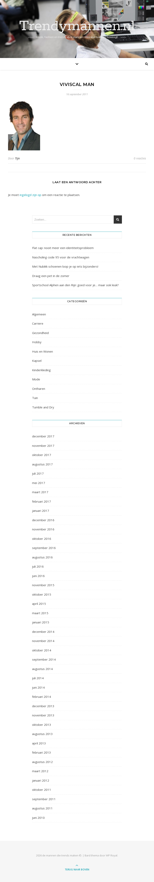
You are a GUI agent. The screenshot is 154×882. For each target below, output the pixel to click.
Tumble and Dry (43, 407)
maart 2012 (40, 771)
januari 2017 (40, 511)
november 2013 (43, 715)
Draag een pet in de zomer (50, 276)
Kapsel (37, 361)
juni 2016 (38, 576)
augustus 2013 (42, 734)
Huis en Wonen (42, 351)
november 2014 (43, 641)
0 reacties (140, 158)
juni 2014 (38, 687)
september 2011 (44, 799)
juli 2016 (38, 566)
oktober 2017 (41, 455)
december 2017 (43, 436)
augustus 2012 (42, 762)
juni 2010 (38, 818)
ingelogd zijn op (30, 195)
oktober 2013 (41, 725)
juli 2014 (38, 678)
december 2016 (43, 520)
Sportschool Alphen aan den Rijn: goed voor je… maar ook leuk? (75, 285)
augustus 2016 (42, 557)
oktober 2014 (41, 650)
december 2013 (43, 706)
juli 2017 (38, 473)
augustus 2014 (42, 669)
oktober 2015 (41, 594)
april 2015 (39, 604)
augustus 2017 (42, 464)
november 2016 (43, 529)
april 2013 (39, 743)
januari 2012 (40, 780)
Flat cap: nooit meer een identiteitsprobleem (63, 248)
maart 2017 (40, 492)
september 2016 (44, 548)
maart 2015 (40, 613)
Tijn (17, 158)
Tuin (35, 398)
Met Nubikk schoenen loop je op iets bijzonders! (65, 266)
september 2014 (44, 659)
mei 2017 (38, 483)
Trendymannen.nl (77, 26)
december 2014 (43, 632)
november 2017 (43, 446)
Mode (36, 379)
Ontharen (38, 389)
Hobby (37, 342)
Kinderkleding (41, 370)
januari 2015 (40, 622)
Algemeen (39, 314)
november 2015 (43, 585)
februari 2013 (41, 752)
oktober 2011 (41, 790)
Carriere (37, 323)
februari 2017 (41, 501)
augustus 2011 (42, 808)
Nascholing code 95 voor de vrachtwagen (60, 257)
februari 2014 (41, 697)
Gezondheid (40, 333)
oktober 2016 (41, 539)
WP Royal (111, 855)
